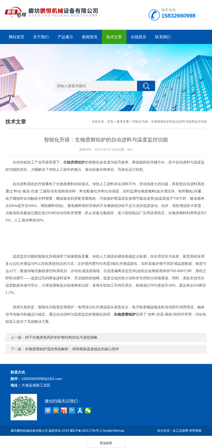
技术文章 (114, 37)
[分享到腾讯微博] (72, 410)
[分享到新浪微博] (64, 410)
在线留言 (138, 37)
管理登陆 (195, 430)
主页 (110, 121)
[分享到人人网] (80, 410)
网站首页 (16, 37)
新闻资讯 (89, 37)
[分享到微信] (88, 410)
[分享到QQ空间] (56, 410)
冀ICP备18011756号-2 (86, 430)
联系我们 (163, 37)
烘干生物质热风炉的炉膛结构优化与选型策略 (61, 337)
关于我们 (41, 37)
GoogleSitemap (113, 430)
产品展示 (65, 37)
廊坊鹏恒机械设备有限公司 (29, 430)
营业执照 (106, 443)
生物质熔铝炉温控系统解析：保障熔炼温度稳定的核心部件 (72, 349)
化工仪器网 (180, 430)
